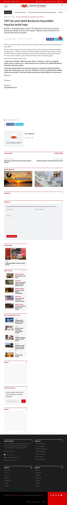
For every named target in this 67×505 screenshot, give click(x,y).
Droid (41, 495)
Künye (43, 501)
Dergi (37, 470)
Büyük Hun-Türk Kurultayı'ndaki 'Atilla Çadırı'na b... (20, 348)
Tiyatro (38, 483)
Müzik (37, 486)
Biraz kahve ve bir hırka (20, 276)
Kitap (6, 473)
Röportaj (38, 478)
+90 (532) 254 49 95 (10, 460)
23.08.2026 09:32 (9, 183)
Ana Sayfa (8, 1)
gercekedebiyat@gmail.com (13, 457)
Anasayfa (8, 17)
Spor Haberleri (40, 446)
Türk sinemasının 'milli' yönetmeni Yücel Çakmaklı (39, 12)
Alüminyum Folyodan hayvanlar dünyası (46, 185)
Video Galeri (39, 457)
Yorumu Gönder (12, 236)
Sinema (38, 481)
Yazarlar (61, 1)
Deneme (7, 470)
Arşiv (6, 483)
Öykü (6, 486)
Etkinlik (38, 475)
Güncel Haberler (40, 444)
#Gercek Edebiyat (11, 120)
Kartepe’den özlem (17, 12)
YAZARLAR (23, 270)
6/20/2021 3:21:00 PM (58, 159)
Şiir (6, 475)
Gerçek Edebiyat (15, 495)
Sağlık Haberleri (40, 451)
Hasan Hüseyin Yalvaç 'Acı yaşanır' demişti (19, 299)
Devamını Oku (8, 451)
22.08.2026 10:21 (40, 183)
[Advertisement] (33, 102)
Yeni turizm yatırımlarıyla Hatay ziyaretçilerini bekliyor (17, 161)
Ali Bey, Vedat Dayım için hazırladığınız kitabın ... (19, 330)
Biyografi (38, 473)
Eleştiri (7, 478)
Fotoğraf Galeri (40, 459)
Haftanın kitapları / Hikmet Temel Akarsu (15, 263)
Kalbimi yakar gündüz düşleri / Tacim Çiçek (19, 321)
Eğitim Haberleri (41, 454)
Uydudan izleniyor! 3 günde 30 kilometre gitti (49, 161)
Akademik (8, 481)
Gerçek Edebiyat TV (51, 1)
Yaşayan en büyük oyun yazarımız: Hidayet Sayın (20, 284)
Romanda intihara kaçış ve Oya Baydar (20, 307)
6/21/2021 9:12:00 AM (9, 159)
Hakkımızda (36, 501)
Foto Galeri (40, 1)
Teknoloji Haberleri (41, 449)
